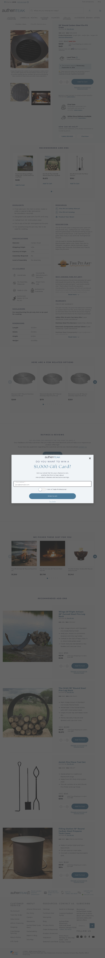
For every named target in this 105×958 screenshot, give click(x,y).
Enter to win (52, 496)
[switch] (42, 489)
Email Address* (20, 482)
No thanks (52, 501)
